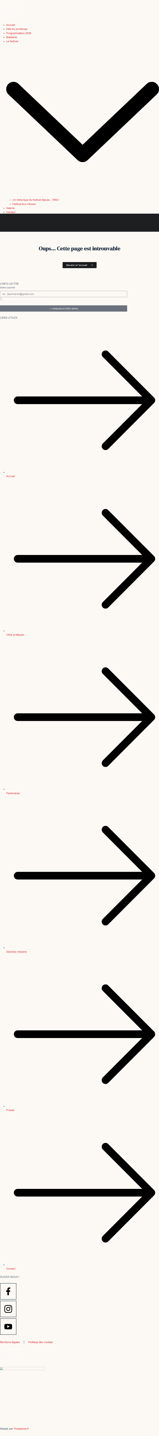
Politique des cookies (40, 1342)
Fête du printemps (16, 29)
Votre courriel (7, 287)
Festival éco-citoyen (24, 204)
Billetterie (11, 37)
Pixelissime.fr (21, 1428)
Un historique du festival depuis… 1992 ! (35, 199)
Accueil (10, 24)
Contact (10, 212)
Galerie (10, 208)
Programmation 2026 (18, 33)
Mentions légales (10, 1342)
